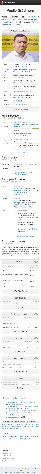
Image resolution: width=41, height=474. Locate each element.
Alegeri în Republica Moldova (24, 236)
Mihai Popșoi (28, 426)
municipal (23, 140)
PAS (25, 148)
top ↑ (10, 450)
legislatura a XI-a (19, 190)
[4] (12, 243)
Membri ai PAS (18, 437)
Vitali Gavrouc (18, 424)
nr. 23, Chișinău (32, 229)
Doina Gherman (7, 424)
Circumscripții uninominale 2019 (13, 439)
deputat (32, 16)
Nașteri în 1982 (6, 437)
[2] (21, 194)
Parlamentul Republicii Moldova (16, 19)
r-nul (21, 66)
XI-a (23, 130)
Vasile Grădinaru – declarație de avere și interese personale (20, 416)
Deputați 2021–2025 (31, 437)
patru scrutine (17, 100)
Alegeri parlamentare (20, 186)
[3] (25, 222)
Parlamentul (28, 188)
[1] (12, 117)
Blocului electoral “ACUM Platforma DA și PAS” (28, 217)
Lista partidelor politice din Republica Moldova (23, 173)
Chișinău (29, 140)
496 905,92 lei (17, 104)
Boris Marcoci (13, 429)
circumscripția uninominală (24, 228)
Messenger (26, 472)
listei (14, 192)
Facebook (19, 472)
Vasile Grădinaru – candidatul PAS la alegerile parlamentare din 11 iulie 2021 (22, 407)
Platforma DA (18, 148)
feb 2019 (6, 211)
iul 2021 (5, 186)
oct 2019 (5, 198)
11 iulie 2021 (26, 72)
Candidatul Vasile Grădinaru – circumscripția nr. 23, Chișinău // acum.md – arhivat (22, 412)
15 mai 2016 (19, 77)
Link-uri (23, 398)
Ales (14, 188)
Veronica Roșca (16, 426)
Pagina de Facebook (20, 110)
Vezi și (15, 398)
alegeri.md (9, 2)
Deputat (15, 70)
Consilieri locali (30, 439)
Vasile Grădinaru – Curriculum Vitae (20, 402)
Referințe (6, 398)
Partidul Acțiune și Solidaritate (23, 75)
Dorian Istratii (28, 424)
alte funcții (20, 118)
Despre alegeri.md (9, 472)
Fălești (25, 66)
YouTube (33, 472)
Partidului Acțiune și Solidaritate (23, 135)
